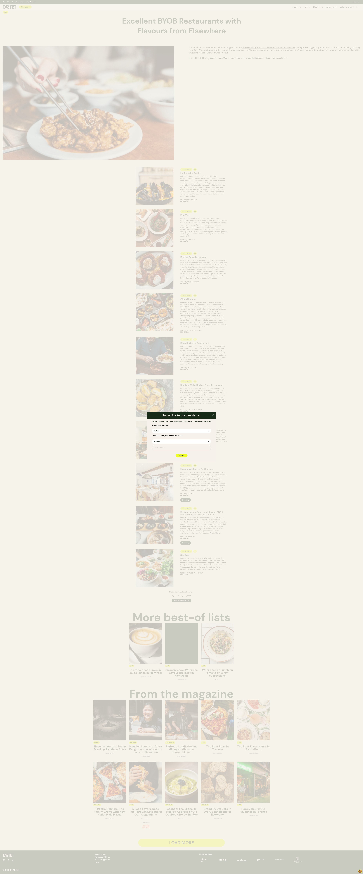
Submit (181, 455)
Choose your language (160, 425)
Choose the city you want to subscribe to (167, 435)
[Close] (213, 415)
